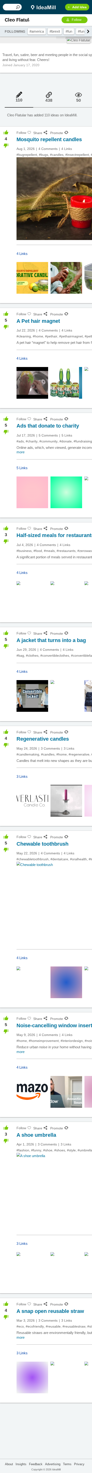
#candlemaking (28, 754)
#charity (32, 441)
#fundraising (83, 441)
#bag (20, 655)
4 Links (66, 149)
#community (48, 441)
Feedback (35, 1464)
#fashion (23, 1150)
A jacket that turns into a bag (51, 640)
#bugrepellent (27, 155)
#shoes (59, 1150)
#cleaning (24, 336)
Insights (21, 1464)
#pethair (51, 336)
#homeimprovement (44, 1041)
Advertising (52, 1464)
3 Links (69, 748)
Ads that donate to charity (48, 426)
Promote (56, 133)
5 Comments (48, 435)
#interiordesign (72, 1041)
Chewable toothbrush (42, 844)
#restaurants (66, 551)
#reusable (53, 1326)
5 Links (67, 435)
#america (36, 31)
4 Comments (48, 149)
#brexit (55, 31)
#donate (65, 441)
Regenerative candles (43, 739)
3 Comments (50, 748)
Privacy (79, 1464)
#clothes (32, 655)
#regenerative (79, 754)
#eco (20, 1326)
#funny (83, 31)
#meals (49, 551)
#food (37, 551)
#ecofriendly (35, 1326)
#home (38, 336)
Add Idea (79, 7)
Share (37, 133)
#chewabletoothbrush (33, 859)
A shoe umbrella (36, 1135)
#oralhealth (78, 859)
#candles (56, 155)
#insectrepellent (77, 155)
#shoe (47, 1150)
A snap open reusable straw (50, 1311)
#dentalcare (59, 859)
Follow (76, 20)
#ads (20, 441)
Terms (67, 1464)
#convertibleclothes (54, 655)
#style (71, 1150)
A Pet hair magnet (38, 321)
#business (24, 551)
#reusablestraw (74, 1326)
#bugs (43, 155)
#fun (69, 31)
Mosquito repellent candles (49, 139)
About (9, 1464)
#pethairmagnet (71, 336)
